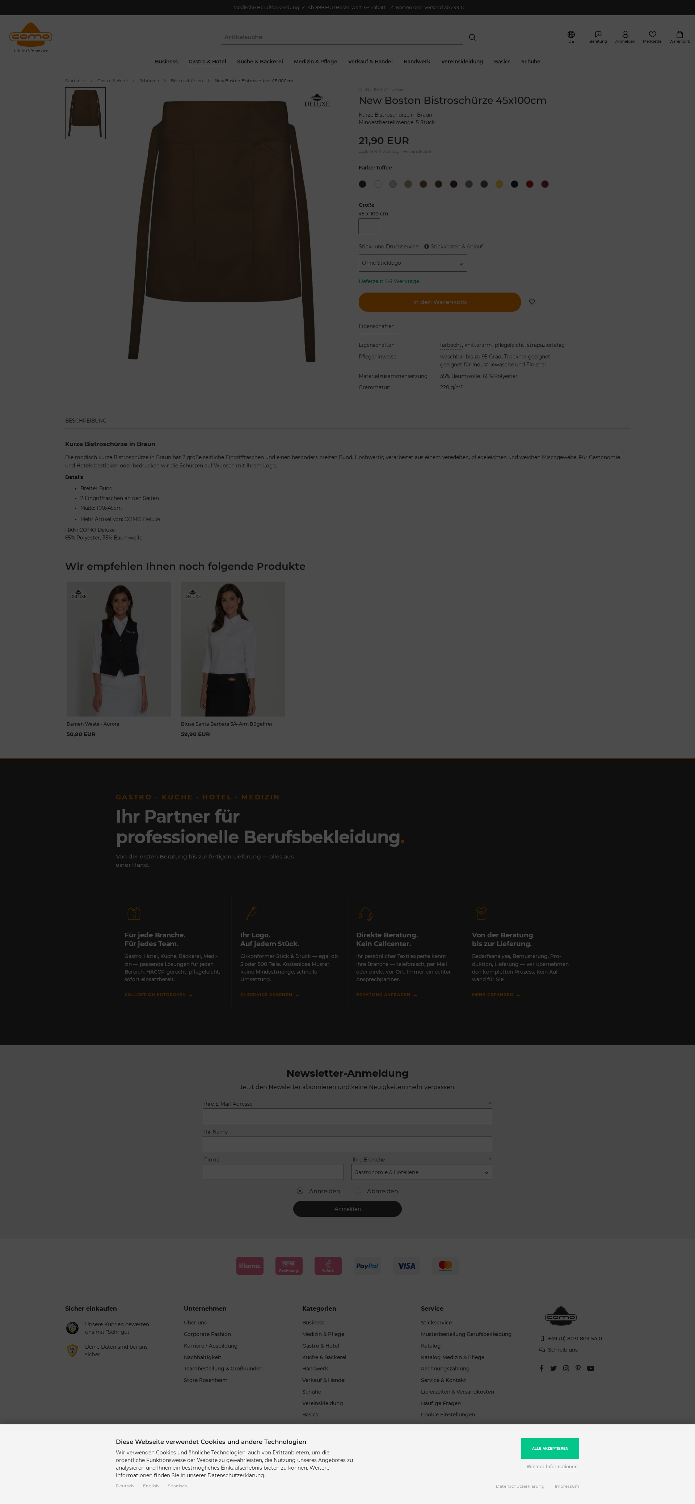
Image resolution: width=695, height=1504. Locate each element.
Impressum (567, 1486)
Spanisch (177, 1485)
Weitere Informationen (552, 1466)
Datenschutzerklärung (520, 1486)
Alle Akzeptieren (550, 1448)
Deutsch (125, 1485)
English (151, 1485)
